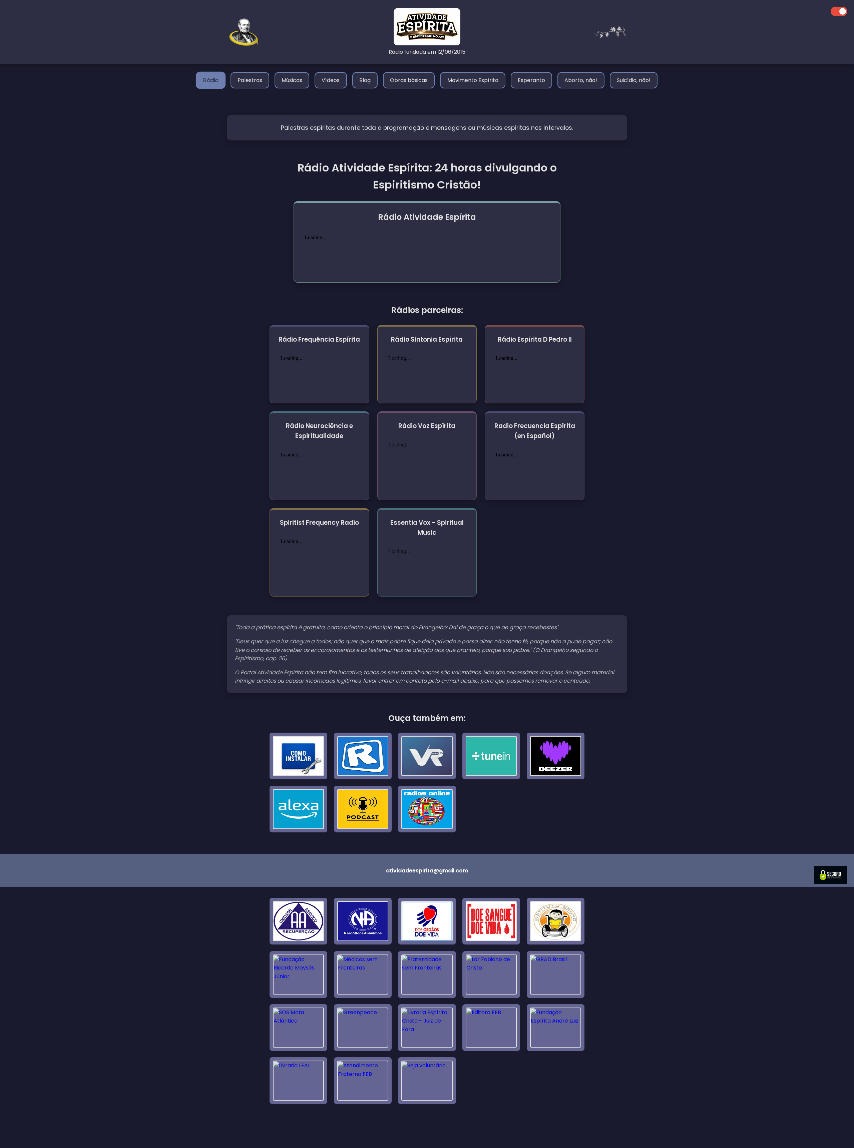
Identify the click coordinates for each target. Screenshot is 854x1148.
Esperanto (531, 80)
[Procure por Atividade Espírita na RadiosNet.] (363, 756)
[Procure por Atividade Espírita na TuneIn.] (491, 756)
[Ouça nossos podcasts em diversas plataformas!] (363, 809)
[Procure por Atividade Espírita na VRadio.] (427, 756)
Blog (365, 80)
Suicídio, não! (634, 80)
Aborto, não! (580, 80)
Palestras (250, 80)
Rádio (210, 80)
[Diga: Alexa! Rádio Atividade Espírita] (298, 809)
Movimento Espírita (472, 80)
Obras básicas (409, 80)
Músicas (292, 80)
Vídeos (331, 80)
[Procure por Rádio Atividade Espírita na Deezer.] (555, 756)
